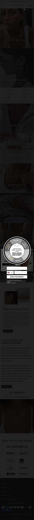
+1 (11, 272)
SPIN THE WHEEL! (17, 277)
